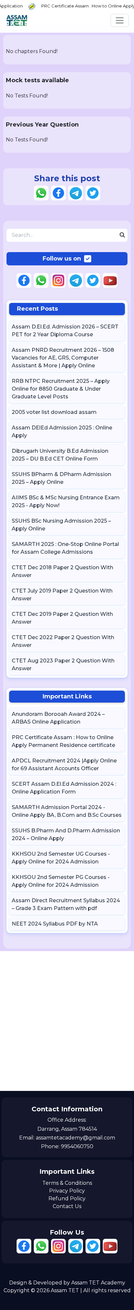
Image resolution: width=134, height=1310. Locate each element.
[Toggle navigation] (120, 20)
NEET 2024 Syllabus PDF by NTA (55, 924)
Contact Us (67, 1206)
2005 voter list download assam (54, 412)
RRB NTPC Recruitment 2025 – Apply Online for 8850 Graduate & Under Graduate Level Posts (61, 389)
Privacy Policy (67, 1191)
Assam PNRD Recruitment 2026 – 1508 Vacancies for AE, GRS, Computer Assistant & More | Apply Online (63, 358)
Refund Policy (67, 1198)
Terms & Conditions (67, 1183)
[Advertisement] (67, 1021)
